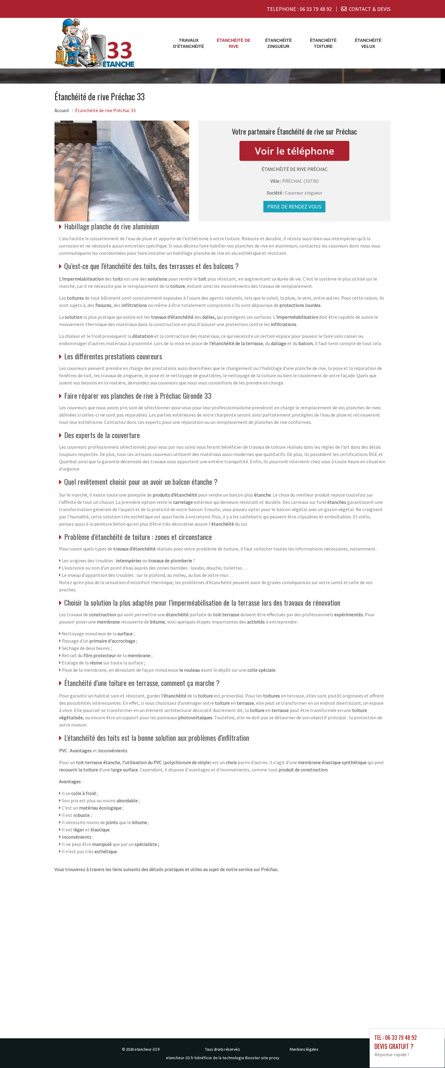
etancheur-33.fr (147, 1049)
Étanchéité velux (368, 43)
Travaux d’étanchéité (188, 43)
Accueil (61, 110)
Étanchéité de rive (233, 43)
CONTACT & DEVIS (370, 8)
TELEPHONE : (299, 8)
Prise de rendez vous (294, 206)
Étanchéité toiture (323, 43)
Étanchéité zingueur (278, 43)
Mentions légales (304, 1049)
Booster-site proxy (262, 1057)
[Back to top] (428, 1051)
